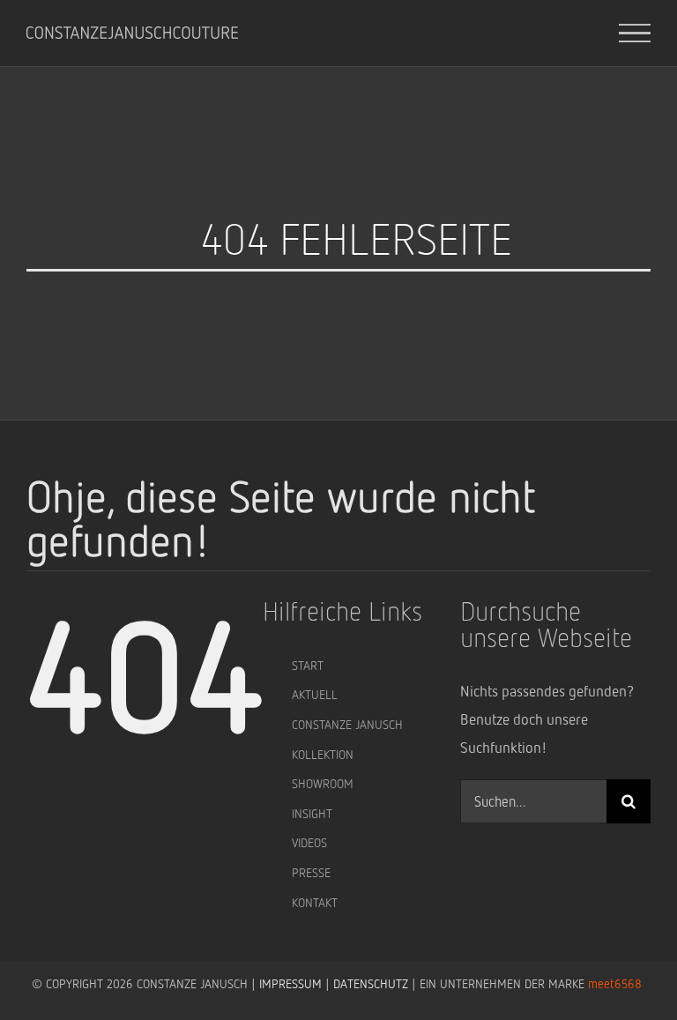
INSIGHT (312, 813)
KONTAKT (315, 902)
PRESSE (311, 872)
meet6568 (615, 983)
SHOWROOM (322, 783)
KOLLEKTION (322, 754)
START (308, 665)
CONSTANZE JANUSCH (347, 724)
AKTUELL (315, 694)
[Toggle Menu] (635, 33)
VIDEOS (309, 842)
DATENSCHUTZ (370, 983)
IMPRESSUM (290, 983)
